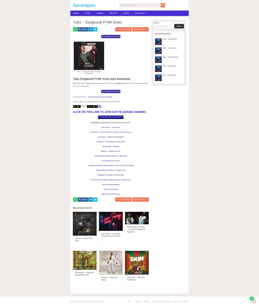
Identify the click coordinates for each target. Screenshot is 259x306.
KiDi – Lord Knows (170, 48)
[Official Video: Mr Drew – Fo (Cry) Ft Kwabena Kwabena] (137, 218)
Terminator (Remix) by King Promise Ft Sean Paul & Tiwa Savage (111, 165)
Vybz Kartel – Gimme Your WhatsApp (111, 137)
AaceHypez (84, 5)
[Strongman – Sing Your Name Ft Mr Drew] (85, 260)
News (87, 13)
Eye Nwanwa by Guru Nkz (111, 161)
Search (156, 23)
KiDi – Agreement (169, 75)
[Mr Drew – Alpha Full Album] (111, 263)
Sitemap (186, 301)
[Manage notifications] (254, 301)
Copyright (147, 301)
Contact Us (177, 301)
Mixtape (113, 13)
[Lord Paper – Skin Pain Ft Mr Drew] (137, 263)
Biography (140, 13)
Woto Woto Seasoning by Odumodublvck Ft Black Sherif (111, 180)
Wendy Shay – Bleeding (110, 146)
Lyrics (126, 13)
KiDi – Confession (170, 66)
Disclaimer (155, 301)
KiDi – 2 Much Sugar (170, 57)
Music (76, 13)
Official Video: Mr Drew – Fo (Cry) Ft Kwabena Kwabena (136, 229)
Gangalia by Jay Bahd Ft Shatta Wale (111, 175)
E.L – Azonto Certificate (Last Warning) (98, 97)
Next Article (139, 29)
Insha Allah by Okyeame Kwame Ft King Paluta (110, 156)
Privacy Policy (166, 301)
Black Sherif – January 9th (110, 127)
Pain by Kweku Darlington (111, 185)
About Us (138, 301)
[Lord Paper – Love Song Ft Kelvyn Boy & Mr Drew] (111, 221)
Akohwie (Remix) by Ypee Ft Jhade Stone (111, 170)
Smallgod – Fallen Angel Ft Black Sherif (111, 142)
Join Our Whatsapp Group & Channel (110, 117)
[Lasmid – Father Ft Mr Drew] (85, 224)
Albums (99, 13)
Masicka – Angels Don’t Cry (110, 151)
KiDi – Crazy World (170, 39)
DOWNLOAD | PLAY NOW (111, 36)
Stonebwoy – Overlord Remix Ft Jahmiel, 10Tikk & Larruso (111, 132)
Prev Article (124, 29)
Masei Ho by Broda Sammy (110, 194)
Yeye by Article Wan (111, 189)
